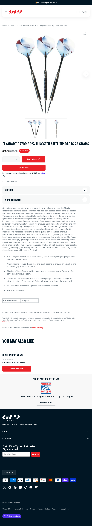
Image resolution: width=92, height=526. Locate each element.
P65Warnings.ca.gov (9, 322)
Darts (18, 25)
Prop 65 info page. (38, 328)
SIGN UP (35, 454)
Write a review (16, 368)
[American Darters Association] (46, 388)
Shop (11, 25)
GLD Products (14, 503)
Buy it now (24, 168)
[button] (6, 12)
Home (4, 25)
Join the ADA (46, 403)
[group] (46, 2)
